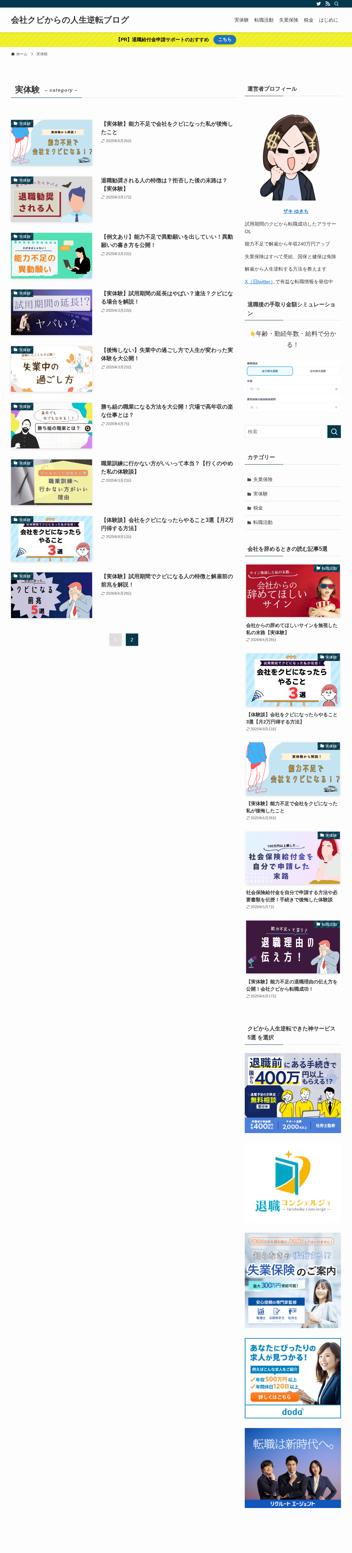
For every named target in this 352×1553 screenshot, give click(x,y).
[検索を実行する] (334, 431)
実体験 (260, 493)
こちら (225, 39)
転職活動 (263, 522)
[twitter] (318, 4)
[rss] (327, 4)
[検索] (336, 4)
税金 (258, 508)
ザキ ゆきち (296, 211)
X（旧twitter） (260, 281)
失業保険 (263, 479)
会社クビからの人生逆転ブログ (70, 20)
